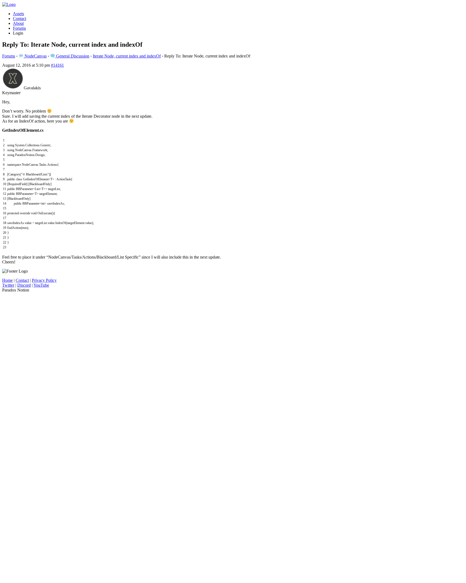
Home (7, 280)
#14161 (57, 65)
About (18, 23)
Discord (24, 285)
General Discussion (72, 56)
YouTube (41, 285)
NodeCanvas (35, 56)
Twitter (8, 285)
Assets (18, 13)
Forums (19, 28)
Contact (19, 18)
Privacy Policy (44, 280)
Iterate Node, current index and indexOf (127, 56)
